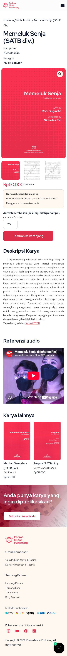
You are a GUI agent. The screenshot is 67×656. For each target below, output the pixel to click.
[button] (62, 5)
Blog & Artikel (12, 597)
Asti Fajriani (10, 472)
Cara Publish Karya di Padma (20, 559)
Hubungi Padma (14, 583)
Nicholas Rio (12, 53)
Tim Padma (11, 592)
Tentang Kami (12, 587)
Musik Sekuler (13, 63)
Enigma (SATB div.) (46, 463)
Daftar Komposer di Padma (20, 564)
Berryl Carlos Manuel (45, 467)
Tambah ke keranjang (28, 236)
